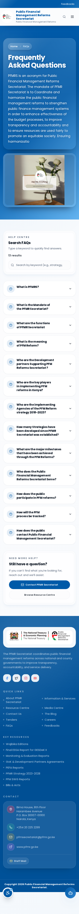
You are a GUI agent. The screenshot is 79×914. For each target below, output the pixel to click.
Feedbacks (67, 4)
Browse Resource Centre (39, 594)
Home (14, 46)
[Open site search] (64, 16)
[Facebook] (7, 678)
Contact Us (13, 714)
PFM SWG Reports (18, 779)
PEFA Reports (15, 767)
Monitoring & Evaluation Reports (27, 756)
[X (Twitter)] (16, 678)
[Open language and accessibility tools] (7, 893)
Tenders (11, 720)
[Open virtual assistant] (70, 893)
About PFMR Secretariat (14, 700)
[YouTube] (35, 678)
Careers (50, 720)
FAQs (9, 725)
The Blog (50, 714)
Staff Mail (20, 861)
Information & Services (60, 698)
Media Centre (54, 708)
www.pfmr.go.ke (27, 847)
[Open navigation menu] (72, 16)
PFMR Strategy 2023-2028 (23, 773)
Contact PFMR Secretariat (42, 584)
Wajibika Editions (17, 744)
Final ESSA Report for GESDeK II (26, 750)
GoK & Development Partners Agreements (35, 762)
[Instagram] (26, 678)
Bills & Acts (13, 785)
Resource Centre (17, 708)
